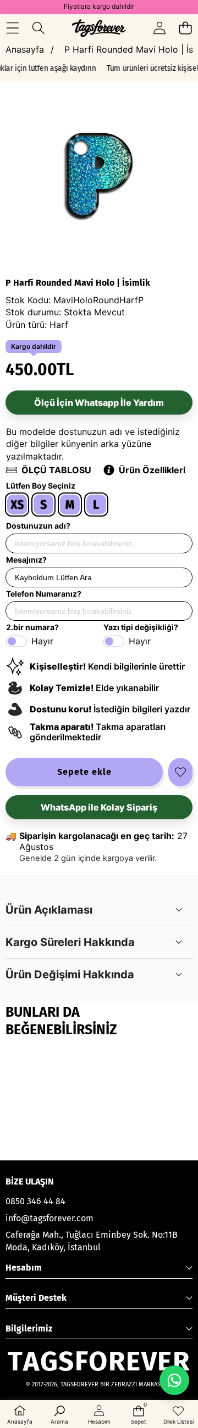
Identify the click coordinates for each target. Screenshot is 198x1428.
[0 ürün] (185, 27)
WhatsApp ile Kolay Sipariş (99, 807)
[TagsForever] (98, 28)
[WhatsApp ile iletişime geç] (174, 1380)
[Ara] (38, 27)
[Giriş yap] (159, 27)
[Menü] (12, 27)
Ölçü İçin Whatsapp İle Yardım (99, 402)
